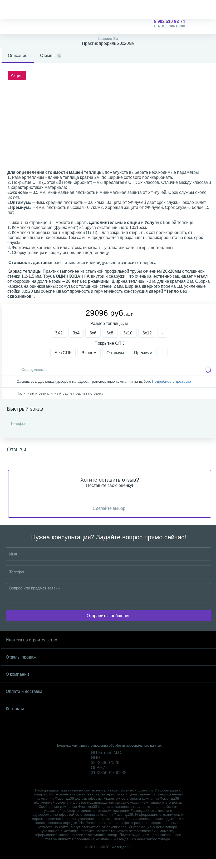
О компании (17, 674)
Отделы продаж (21, 657)
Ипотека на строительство (31, 640)
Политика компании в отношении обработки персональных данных (109, 745)
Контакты (15, 708)
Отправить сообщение (109, 615)
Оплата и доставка (24, 691)
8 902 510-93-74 (169, 23)
